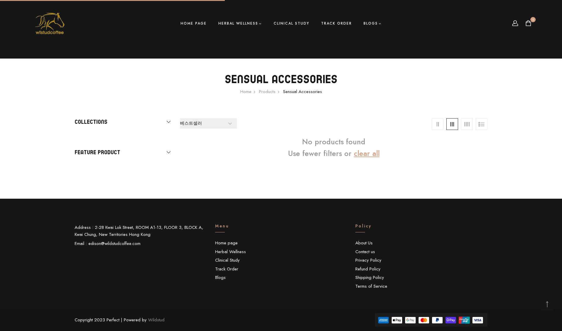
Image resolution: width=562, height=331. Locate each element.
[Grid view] (437, 124)
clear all (367, 153)
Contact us (365, 251)
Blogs (371, 23)
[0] (528, 24)
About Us (364, 243)
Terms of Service (371, 286)
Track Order (336, 23)
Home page (194, 23)
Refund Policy (368, 269)
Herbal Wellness (238, 23)
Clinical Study (291, 23)
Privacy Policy (368, 260)
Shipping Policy (369, 277)
